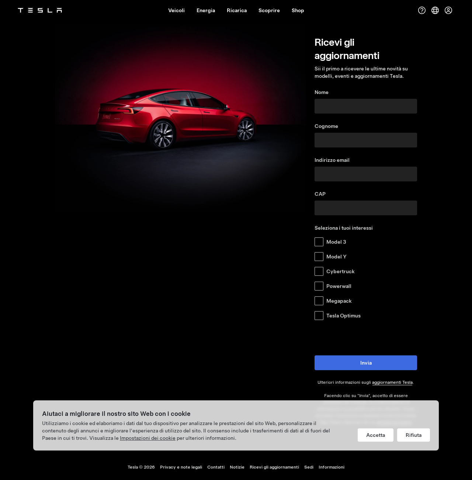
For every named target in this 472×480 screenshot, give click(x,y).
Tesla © (141, 467)
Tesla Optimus (343, 316)
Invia (366, 363)
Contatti (216, 467)
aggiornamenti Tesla (392, 382)
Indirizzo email (332, 160)
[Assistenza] (422, 10)
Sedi (308, 467)
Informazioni (331, 467)
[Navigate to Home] (40, 10)
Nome (322, 92)
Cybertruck (340, 271)
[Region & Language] (435, 10)
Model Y (336, 257)
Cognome (326, 126)
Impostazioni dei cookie (148, 438)
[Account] (448, 10)
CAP (320, 194)
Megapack (339, 301)
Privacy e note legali (181, 467)
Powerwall (338, 286)
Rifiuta (413, 435)
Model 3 (336, 242)
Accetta (375, 435)
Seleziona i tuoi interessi (344, 228)
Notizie (237, 467)
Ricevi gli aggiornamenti (274, 467)
